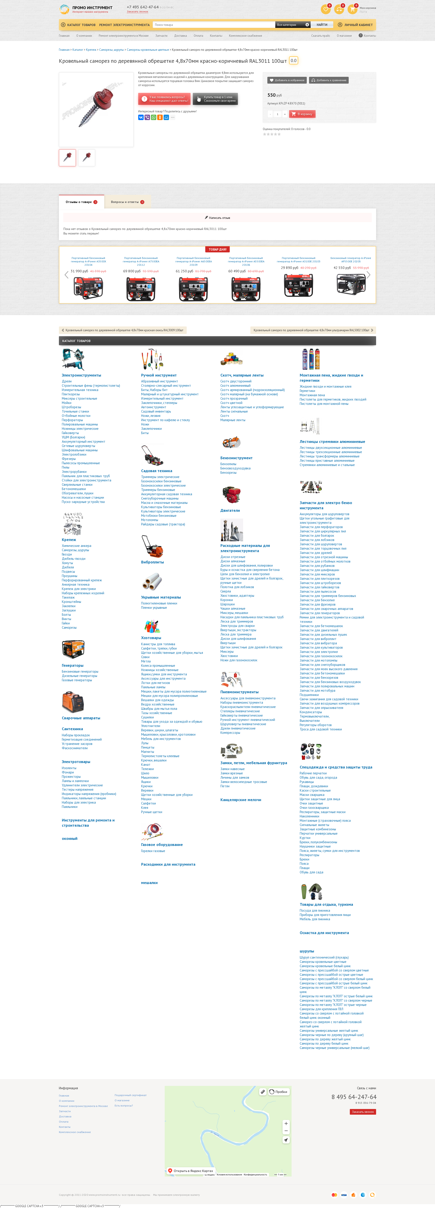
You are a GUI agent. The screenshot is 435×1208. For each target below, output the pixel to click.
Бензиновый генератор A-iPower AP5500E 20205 (351, 259)
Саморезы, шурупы (111, 50)
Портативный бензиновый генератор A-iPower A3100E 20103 (298, 259)
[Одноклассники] (160, 117)
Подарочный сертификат (131, 1095)
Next (367, 275)
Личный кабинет (359, 25)
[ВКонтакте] (141, 117)
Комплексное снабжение (245, 36)
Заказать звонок (137, 11)
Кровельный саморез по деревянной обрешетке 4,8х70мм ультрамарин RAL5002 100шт (311, 330)
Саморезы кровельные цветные (148, 50)
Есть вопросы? (124, 1105)
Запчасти (161, 36)
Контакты (216, 36)
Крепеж (91, 50)
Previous (67, 275)
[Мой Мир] (166, 117)
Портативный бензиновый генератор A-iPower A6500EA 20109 (193, 261)
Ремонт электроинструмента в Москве (124, 36)
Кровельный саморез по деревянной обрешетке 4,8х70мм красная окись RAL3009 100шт (124, 330)
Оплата (198, 36)
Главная (64, 36)
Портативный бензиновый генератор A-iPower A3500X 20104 (88, 261)
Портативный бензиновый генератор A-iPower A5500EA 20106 (246, 261)
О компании (84, 36)
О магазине (344, 36)
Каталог (77, 50)
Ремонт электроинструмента (124, 25)
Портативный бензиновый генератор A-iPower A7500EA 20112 (141, 261)
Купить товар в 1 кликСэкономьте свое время (220, 99)
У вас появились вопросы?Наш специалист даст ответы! (169, 99)
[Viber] (147, 117)
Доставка (180, 36)
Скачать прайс (320, 36)
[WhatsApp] (153, 117)
